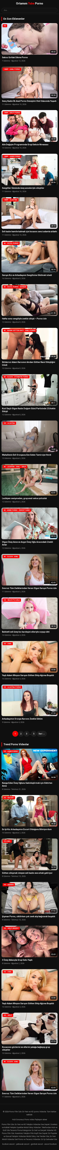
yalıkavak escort (22, 1144)
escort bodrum (50, 1144)
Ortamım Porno (29, 3)
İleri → (42, 734)
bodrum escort (8, 1144)
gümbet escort (37, 1144)
